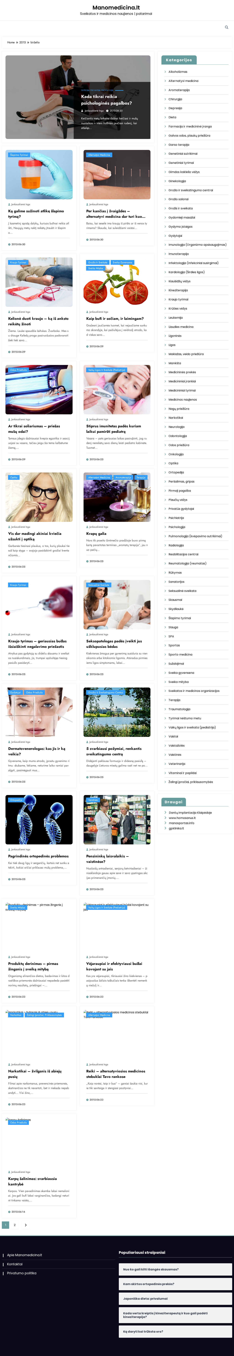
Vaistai (173, 736)
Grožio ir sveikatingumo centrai (105, 692)
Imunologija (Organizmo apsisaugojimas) (198, 245)
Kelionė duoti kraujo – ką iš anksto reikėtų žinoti (38, 321)
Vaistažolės (177, 745)
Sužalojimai (176, 664)
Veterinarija (177, 764)
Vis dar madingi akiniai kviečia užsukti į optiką (34, 536)
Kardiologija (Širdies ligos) (187, 272)
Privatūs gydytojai (181, 509)
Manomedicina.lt (116, 8)
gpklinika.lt (176, 828)
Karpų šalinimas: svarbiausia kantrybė (32, 1181)
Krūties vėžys (178, 308)
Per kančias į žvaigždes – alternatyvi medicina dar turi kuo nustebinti (114, 213)
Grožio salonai (178, 199)
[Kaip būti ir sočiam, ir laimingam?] (117, 282)
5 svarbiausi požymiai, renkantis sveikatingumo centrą (113, 751)
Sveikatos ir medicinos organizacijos (194, 691)
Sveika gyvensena (122, 262)
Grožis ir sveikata (97, 262)
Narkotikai (15, 1015)
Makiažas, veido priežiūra (186, 354)
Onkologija (176, 454)
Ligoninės (175, 336)
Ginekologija (177, 181)
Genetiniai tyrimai (181, 163)
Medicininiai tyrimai (182, 390)
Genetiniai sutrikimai (183, 154)
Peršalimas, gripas (182, 481)
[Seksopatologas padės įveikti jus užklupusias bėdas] (117, 604)
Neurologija (176, 427)
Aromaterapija (123, 477)
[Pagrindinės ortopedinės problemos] (39, 819)
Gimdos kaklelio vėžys (184, 172)
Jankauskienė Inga (94, 110)
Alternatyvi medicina (99, 155)
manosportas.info (181, 823)
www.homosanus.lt (182, 818)
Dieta (172, 117)
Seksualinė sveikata (98, 585)
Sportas (174, 645)
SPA (171, 636)
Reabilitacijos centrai (183, 554)
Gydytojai (15, 692)
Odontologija (178, 436)
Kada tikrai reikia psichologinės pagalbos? (106, 99)
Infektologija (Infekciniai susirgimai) (194, 263)
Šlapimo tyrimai (19, 155)
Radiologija (176, 545)
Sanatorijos (176, 582)
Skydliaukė (176, 609)
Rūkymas (175, 572)
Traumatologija (179, 709)
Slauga (173, 627)
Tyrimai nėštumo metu (185, 718)
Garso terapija (179, 145)
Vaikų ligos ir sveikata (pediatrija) (106, 370)
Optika (13, 477)
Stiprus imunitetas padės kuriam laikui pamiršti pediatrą (113, 428)
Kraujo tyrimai (18, 262)
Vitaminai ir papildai (183, 773)
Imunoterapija (179, 254)
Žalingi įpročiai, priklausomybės (44, 1015)
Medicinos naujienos (183, 400)
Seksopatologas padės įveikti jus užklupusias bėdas (114, 644)
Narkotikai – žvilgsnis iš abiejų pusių (35, 1074)
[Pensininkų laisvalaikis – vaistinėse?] (117, 819)
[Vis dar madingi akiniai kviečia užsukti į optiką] (39, 497)
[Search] (226, 27)
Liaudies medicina (181, 327)
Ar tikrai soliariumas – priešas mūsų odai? (34, 428)
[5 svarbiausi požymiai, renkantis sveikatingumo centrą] (117, 712)
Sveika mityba (95, 268)
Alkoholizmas (178, 72)
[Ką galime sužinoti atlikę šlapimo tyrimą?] (39, 174)
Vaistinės (93, 800)
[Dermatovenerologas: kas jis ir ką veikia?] (39, 712)
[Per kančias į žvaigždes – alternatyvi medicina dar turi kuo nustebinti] (117, 174)
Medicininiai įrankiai (182, 381)
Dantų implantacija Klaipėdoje (190, 813)
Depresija (85, 90)
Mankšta (175, 363)
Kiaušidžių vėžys (179, 281)
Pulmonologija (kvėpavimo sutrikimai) (195, 536)
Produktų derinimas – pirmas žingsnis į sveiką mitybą (33, 966)
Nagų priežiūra (179, 409)
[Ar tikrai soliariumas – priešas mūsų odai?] (39, 389)
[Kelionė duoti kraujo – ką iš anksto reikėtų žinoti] (39, 282)
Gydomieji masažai (182, 217)
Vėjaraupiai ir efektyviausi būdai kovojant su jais (114, 966)
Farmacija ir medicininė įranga (190, 126)
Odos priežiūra (18, 370)
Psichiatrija (95, 90)
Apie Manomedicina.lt (24, 1255)
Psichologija (107, 90)
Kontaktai (14, 1264)
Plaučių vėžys (178, 500)
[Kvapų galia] (117, 497)
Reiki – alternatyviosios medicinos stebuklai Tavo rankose (115, 1074)
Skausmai (175, 600)
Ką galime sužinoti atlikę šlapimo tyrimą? (36, 213)
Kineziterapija (178, 290)
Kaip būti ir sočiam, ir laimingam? (115, 318)
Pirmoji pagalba (180, 491)
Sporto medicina (180, 654)
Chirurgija (175, 99)
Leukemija (176, 318)
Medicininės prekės (182, 372)
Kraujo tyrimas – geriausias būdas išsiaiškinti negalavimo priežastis (37, 644)
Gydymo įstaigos (181, 227)
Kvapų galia (96, 533)
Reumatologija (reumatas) (188, 563)
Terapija (141, 477)
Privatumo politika (21, 1273)
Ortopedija (16, 800)
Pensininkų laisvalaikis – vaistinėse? (107, 859)
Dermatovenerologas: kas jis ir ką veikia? (36, 751)
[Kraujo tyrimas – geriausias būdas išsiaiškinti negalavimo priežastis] (39, 604)
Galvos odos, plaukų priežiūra (189, 135)
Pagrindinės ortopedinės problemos (38, 856)
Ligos (172, 345)
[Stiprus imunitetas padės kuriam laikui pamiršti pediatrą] (117, 389)
